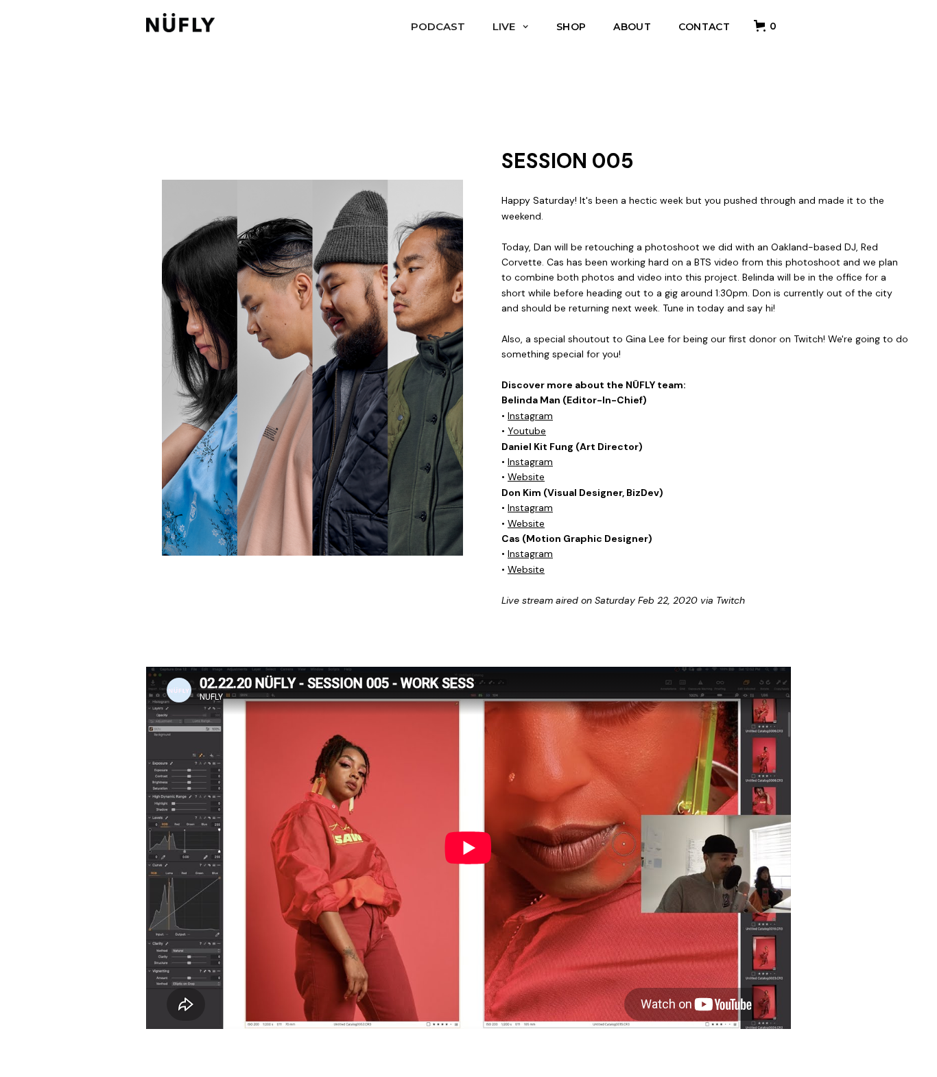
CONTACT (704, 27)
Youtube (527, 431)
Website (526, 477)
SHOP (571, 27)
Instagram (530, 416)
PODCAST (438, 26)
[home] (180, 19)
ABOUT (632, 27)
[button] (767, 25)
